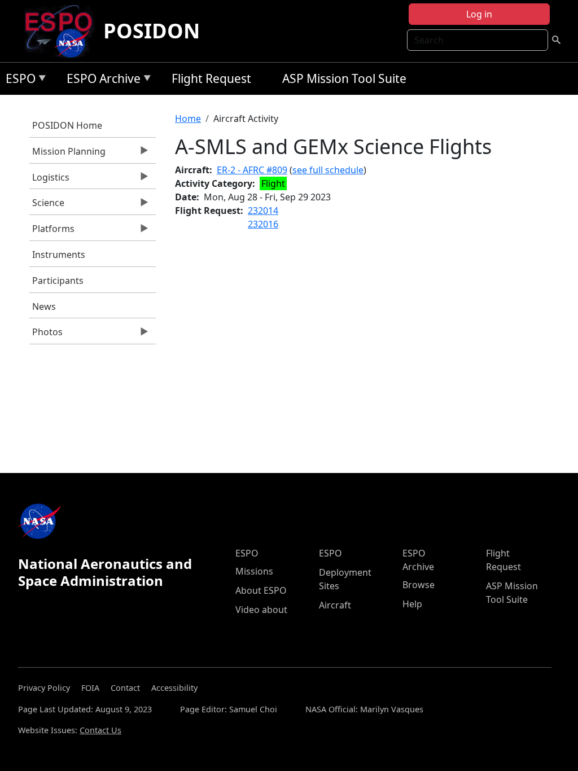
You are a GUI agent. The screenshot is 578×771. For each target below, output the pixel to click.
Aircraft (335, 605)
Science (46, 205)
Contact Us (100, 730)
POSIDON (151, 31)
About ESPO (261, 590)
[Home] (63, 31)
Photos (46, 335)
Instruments (58, 254)
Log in (479, 14)
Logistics (49, 180)
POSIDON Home (67, 125)
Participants (58, 280)
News (44, 306)
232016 (263, 224)
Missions (254, 571)
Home (188, 118)
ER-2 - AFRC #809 (252, 170)
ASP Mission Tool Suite (344, 78)
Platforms (52, 231)
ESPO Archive (101, 80)
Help (412, 604)
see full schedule (328, 170)
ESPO (18, 80)
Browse (418, 585)
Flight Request (211, 78)
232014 (263, 210)
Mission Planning (67, 154)
